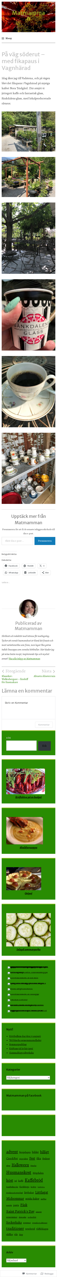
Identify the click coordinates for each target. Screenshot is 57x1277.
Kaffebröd (34, 1180)
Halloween (20, 1165)
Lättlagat (41, 1192)
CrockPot (12, 1158)
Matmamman (28, 16)
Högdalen (38, 1173)
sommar (27, 1222)
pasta (16, 1205)
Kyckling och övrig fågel (14, 1193)
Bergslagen (25, 1152)
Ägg (21, 1234)
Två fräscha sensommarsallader (25, 1040)
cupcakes (23, 1158)
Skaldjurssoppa (28, 848)
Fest (32, 1158)
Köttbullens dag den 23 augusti (25, 1036)
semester (39, 1212)
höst (9, 1180)
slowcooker (22, 1217)
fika (38, 1158)
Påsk (23, 1204)
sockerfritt (32, 1217)
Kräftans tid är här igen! (21, 1048)
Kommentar (44, 724)
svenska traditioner (39, 1222)
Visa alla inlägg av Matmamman (24, 658)
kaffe (20, 1180)
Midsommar (15, 1198)
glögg (8, 1165)
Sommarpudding (18, 1044)
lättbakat (29, 1192)
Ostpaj (28, 893)
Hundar (33, 1165)
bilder (35, 1152)
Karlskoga (24, 1186)
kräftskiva (41, 1187)
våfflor (9, 1234)
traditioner (15, 1228)
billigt (44, 1151)
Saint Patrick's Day (20, 1211)
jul (15, 1180)
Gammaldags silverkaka (21, 1052)
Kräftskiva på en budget (28, 797)
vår (16, 1234)
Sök (8, 738)
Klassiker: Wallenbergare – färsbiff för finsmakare (15, 676)
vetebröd (30, 1229)
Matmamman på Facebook (23, 1095)
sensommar (11, 1217)
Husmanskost (18, 1172)
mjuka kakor (32, 1199)
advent (12, 1152)
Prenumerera (45, 541)
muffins (43, 1199)
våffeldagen (42, 1228)
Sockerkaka (14, 1222)
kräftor (33, 1187)
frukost (46, 1158)
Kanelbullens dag (12, 1187)
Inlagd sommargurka (28, 949)
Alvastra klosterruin (44, 673)
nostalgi (9, 1205)
